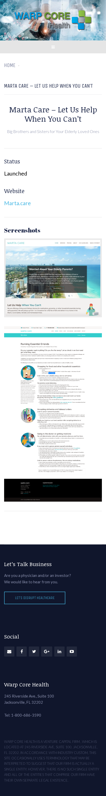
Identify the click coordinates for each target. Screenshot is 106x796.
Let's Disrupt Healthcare (35, 597)
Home (9, 65)
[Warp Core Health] (53, 20)
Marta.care (17, 203)
